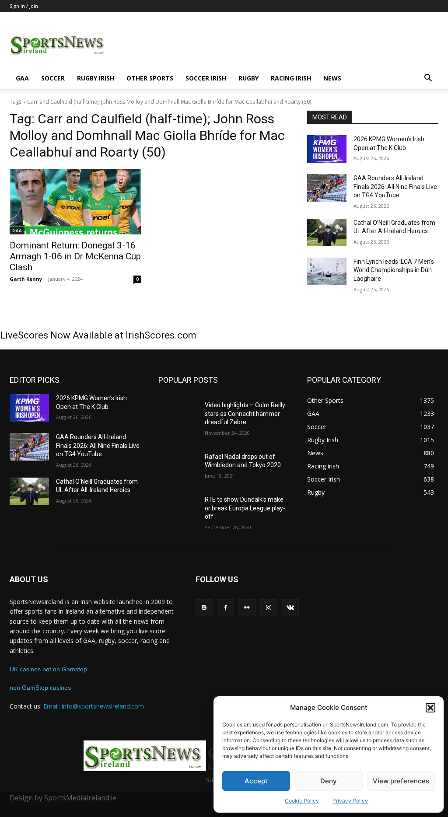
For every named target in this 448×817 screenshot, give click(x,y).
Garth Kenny (26, 279)
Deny (328, 781)
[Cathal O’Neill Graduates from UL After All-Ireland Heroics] (326, 232)
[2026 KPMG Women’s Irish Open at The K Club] (326, 149)
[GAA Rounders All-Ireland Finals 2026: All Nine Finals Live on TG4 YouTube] (326, 188)
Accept (256, 781)
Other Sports (149, 78)
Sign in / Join (24, 6)
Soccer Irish (206, 78)
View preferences (401, 781)
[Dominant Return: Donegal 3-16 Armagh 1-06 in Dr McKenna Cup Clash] (75, 201)
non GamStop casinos (40, 687)
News (332, 78)
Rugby (248, 78)
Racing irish (291, 78)
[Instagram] (268, 607)
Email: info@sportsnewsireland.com (93, 706)
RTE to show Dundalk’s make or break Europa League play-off (245, 508)
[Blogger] (204, 607)
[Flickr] (247, 607)
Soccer (53, 78)
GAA (22, 78)
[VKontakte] (290, 607)
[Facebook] (225, 607)
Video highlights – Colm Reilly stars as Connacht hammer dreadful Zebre (245, 414)
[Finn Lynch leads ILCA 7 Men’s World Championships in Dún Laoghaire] (326, 271)
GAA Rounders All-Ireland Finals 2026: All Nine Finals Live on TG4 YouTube (395, 187)
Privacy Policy (350, 800)
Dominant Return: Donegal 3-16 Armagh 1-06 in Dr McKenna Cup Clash (75, 256)
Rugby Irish (95, 78)
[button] (430, 707)
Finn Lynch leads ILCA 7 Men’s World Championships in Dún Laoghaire (394, 270)
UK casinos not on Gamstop (48, 669)
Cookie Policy (302, 800)
